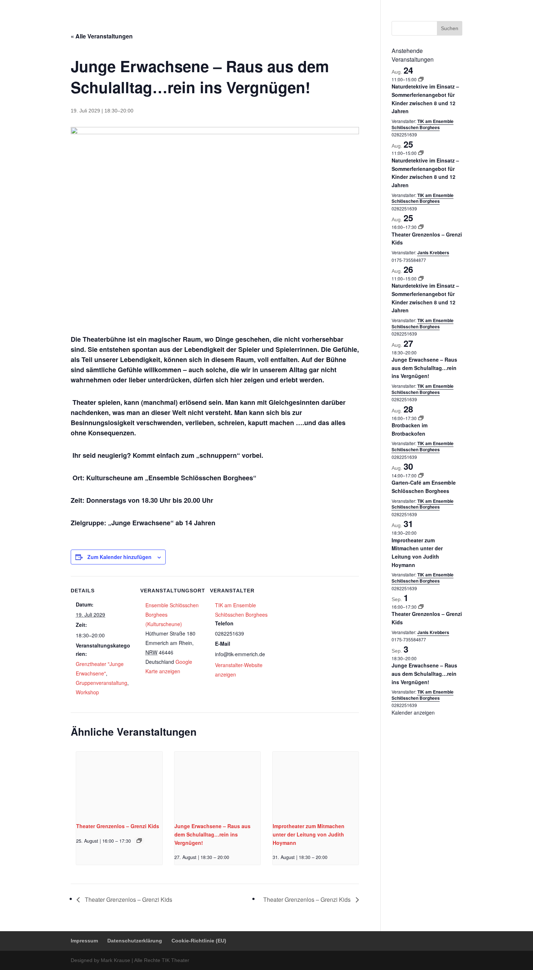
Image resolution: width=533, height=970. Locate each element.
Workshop (87, 692)
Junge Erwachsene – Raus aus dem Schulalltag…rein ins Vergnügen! (212, 834)
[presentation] (119, 784)
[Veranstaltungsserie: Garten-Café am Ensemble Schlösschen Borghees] (420, 475)
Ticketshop (266, 23)
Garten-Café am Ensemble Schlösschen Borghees (424, 486)
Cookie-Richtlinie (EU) (439, 5)
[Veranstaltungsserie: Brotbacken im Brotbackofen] (420, 418)
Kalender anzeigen (413, 712)
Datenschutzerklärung (387, 5)
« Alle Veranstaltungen (102, 36)
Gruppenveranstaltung (101, 682)
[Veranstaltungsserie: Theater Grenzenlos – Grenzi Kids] (139, 840)
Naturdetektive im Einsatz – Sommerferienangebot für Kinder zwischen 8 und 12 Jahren (425, 173)
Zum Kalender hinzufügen (119, 556)
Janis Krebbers (433, 252)
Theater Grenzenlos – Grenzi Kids (117, 826)
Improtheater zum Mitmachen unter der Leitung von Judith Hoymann (308, 834)
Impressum (346, 5)
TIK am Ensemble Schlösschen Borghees (423, 124)
